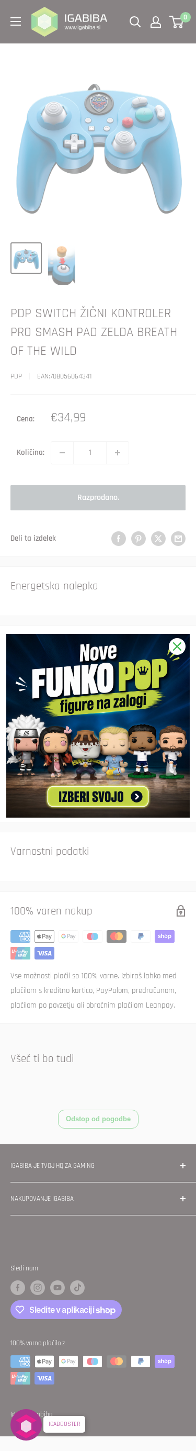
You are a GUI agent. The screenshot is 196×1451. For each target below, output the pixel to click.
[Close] (177, 646)
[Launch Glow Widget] (26, 1425)
